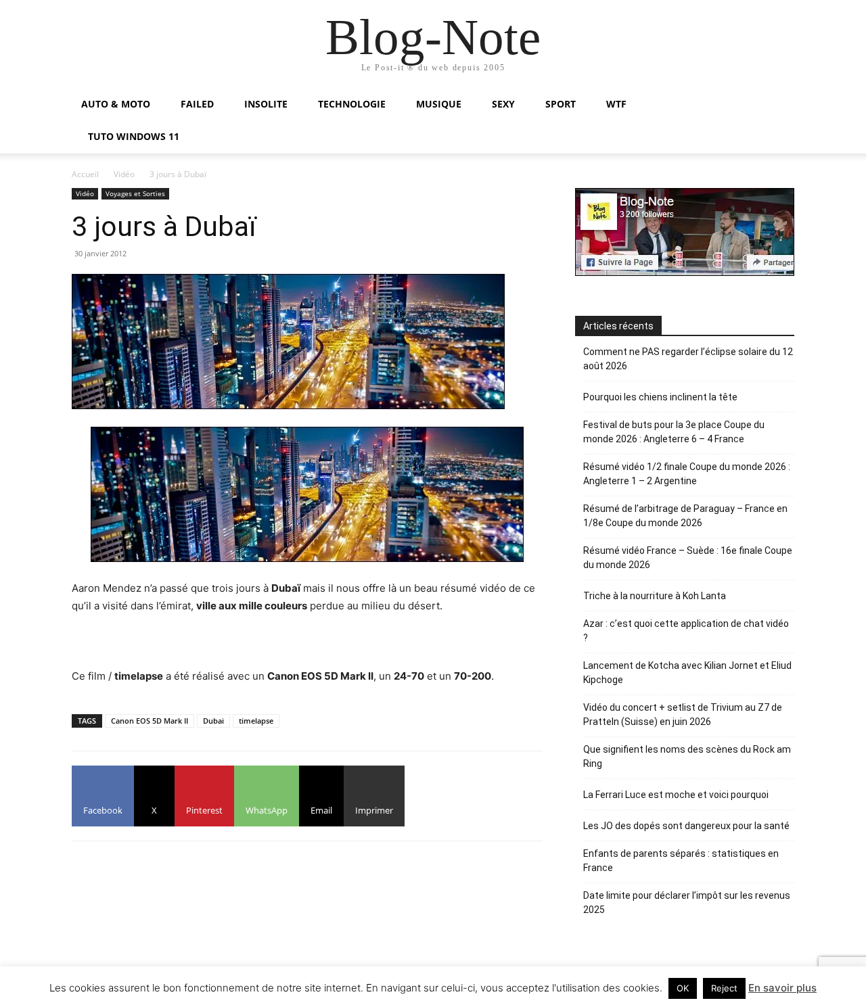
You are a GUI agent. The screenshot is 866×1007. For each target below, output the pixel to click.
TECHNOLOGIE (352, 103)
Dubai (213, 721)
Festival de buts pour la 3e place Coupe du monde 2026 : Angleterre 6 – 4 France (674, 431)
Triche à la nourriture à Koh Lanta (654, 595)
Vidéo (124, 174)
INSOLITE (266, 103)
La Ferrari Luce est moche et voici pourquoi (676, 794)
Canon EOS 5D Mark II (149, 721)
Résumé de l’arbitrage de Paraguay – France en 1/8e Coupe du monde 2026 (685, 515)
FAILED (197, 103)
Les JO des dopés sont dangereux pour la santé (686, 825)
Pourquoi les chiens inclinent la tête (660, 397)
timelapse (256, 721)
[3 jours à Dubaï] (307, 494)
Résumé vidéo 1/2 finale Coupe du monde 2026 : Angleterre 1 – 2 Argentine (686, 473)
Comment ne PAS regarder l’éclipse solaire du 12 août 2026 (688, 358)
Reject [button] (724, 988)
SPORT (560, 103)
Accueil (85, 174)
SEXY (503, 103)
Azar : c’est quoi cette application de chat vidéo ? (686, 630)
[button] (778, 105)
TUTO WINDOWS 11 (133, 136)
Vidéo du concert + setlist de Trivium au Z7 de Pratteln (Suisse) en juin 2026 (682, 714)
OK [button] (683, 988)
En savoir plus (782, 987)
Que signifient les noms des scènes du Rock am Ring (687, 756)
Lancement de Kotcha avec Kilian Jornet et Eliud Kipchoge (687, 672)
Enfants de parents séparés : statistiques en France (681, 860)
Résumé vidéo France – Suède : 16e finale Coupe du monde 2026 (687, 557)
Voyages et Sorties (135, 193)
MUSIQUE (438, 103)
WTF (616, 103)
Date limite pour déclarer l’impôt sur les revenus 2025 (686, 902)
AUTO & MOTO (115, 103)
